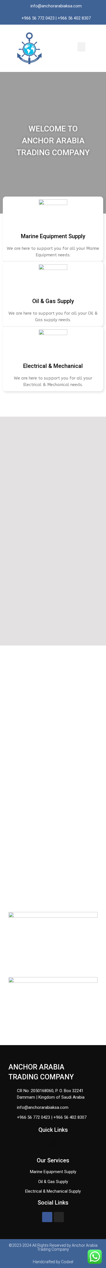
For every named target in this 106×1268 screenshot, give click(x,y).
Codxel (67, 1262)
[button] (81, 47)
